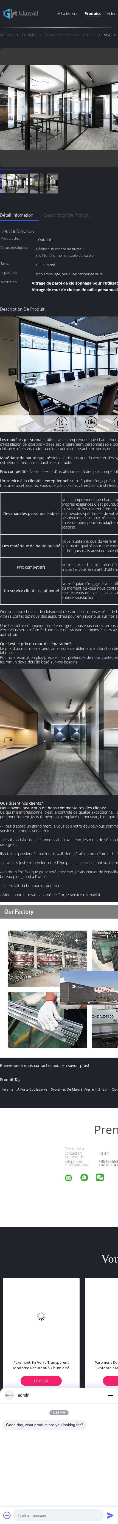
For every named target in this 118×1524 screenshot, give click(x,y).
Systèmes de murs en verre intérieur (79, 1089)
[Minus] (110, 1395)
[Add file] (7, 1515)
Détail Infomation (16, 215)
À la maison (68, 13)
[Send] (110, 1515)
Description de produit (66, 215)
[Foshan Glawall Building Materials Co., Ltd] (71, 1178)
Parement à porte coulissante (24, 1089)
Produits (93, 13)
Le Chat (49, 1380)
